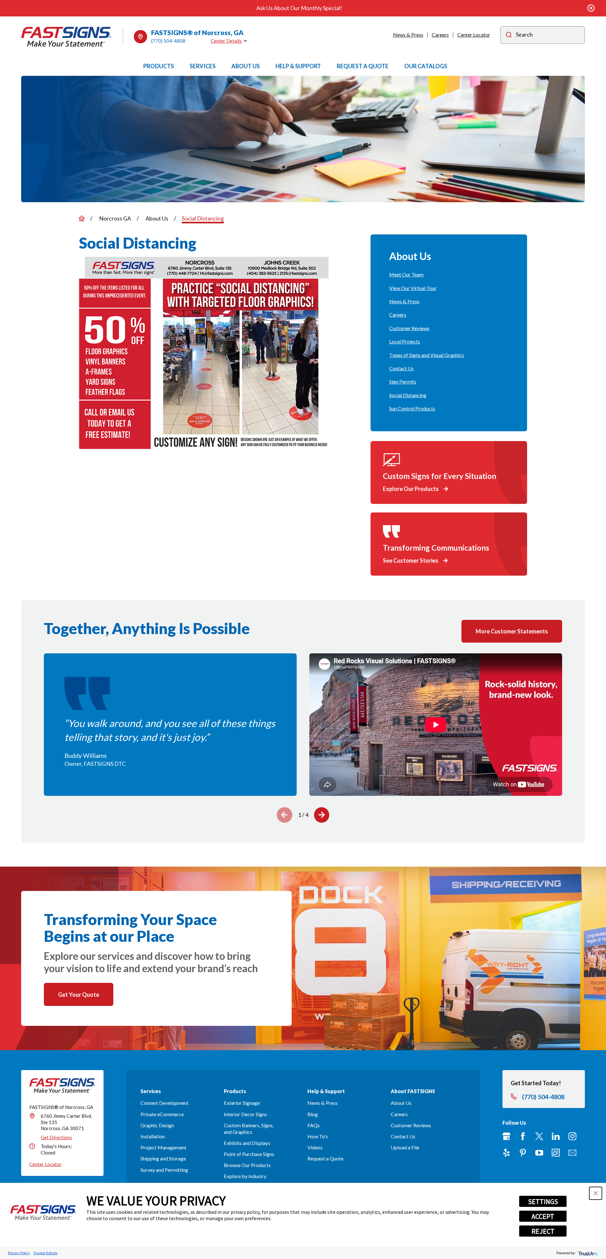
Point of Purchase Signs (249, 1154)
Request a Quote (325, 1158)
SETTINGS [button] (543, 1201)
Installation (152, 1136)
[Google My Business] (506, 1136)
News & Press (408, 35)
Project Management (163, 1147)
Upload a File (405, 1147)
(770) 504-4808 (168, 41)
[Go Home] (82, 218)
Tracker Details (45, 1252)
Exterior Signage (242, 1103)
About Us (401, 1103)
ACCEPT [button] (543, 1216)
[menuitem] (448, 274)
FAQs (313, 1125)
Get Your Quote (78, 994)
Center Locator (473, 35)
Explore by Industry (245, 1176)
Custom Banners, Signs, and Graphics (249, 1128)
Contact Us (403, 1136)
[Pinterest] (523, 1153)
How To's (317, 1136)
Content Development (164, 1103)
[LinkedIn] (556, 1136)
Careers (440, 35)
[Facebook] (523, 1136)
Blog (312, 1114)
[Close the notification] (591, 8)
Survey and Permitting (164, 1170)
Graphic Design (157, 1125)
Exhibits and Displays (247, 1143)
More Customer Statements (512, 631)
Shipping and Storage (163, 1158)
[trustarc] (587, 1253)
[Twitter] (539, 1136)
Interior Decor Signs (245, 1114)
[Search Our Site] (509, 35)
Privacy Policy (19, 1252)
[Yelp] (506, 1153)
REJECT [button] (543, 1231)
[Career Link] (556, 1153)
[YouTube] (539, 1153)
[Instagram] (572, 1136)
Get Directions (56, 1137)
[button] (595, 1193)
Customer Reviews (411, 1125)
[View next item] (322, 815)
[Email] (572, 1153)
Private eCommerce (162, 1114)
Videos (315, 1147)
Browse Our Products (247, 1165)
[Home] (66, 37)
